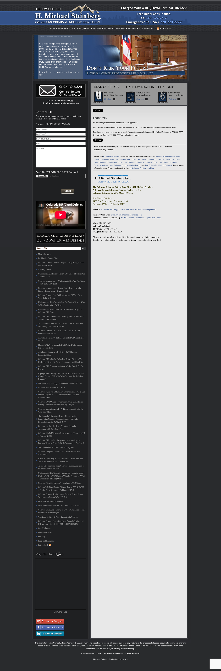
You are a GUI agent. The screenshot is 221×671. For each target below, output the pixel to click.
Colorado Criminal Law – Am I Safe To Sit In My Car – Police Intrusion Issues (59, 332)
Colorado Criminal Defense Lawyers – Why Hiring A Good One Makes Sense (61, 264)
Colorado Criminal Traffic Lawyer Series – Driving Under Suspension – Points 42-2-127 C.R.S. (60, 495)
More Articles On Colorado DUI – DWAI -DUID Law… (60, 506)
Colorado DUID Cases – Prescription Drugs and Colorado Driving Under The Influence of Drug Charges (60, 403)
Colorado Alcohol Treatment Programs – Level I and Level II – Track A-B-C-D (61, 434)
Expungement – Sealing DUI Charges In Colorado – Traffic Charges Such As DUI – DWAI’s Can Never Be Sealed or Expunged (61, 376)
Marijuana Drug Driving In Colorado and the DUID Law (60, 383)
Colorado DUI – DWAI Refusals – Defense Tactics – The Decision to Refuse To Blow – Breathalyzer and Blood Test (60, 360)
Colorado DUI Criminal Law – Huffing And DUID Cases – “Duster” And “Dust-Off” (61, 318)
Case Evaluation (146, 28)
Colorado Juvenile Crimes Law (106, 159)
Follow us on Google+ (52, 621)
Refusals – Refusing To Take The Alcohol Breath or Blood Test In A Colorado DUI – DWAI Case (60, 460)
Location (97, 28)
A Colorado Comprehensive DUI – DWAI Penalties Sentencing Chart (58, 353)
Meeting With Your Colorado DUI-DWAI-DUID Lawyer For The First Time (60, 346)
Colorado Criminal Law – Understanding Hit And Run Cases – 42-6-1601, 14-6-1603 (61, 282)
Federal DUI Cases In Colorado (50, 501)
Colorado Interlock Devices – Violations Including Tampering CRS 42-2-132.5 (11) (57, 427)
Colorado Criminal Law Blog (143, 168)
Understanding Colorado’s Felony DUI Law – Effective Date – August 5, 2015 (61, 275)
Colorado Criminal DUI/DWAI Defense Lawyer (105, 653)
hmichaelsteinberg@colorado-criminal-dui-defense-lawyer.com (128, 209)
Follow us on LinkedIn (52, 634)
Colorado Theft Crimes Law (129, 159)
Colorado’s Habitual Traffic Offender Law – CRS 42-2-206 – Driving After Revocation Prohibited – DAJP (61, 488)
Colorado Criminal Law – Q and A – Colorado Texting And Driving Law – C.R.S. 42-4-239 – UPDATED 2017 (60, 522)
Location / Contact (45, 532)
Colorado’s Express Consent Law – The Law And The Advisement (59, 453)
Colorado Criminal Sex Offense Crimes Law (145, 162)
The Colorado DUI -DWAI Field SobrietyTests (56, 447)
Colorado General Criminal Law (126, 165)
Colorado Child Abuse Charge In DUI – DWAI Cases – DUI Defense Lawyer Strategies (61, 511)
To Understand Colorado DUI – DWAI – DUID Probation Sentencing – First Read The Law (60, 325)
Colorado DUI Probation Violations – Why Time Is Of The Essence (60, 367)
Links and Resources (46, 541)
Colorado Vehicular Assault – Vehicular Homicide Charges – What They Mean (61, 410)
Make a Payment (65, 28)
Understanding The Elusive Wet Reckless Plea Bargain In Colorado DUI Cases (60, 310)
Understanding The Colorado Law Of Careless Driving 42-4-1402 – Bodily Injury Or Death (61, 303)
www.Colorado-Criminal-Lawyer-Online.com (141, 217)
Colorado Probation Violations (152, 159)
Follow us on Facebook (52, 627)
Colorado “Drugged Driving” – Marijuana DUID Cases (59, 483)
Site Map (132, 28)
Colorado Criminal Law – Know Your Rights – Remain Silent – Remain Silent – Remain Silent (59, 289)
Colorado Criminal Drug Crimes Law (113, 162)
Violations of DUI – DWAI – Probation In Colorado (58, 517)
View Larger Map (60, 612)
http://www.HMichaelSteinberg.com (126, 215)
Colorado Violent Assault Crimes (167, 156)
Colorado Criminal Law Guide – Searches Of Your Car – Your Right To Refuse (60, 296)
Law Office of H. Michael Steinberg (158, 165)
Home (52, 28)
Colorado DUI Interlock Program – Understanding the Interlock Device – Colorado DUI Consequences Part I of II (61, 441)
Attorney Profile (83, 28)
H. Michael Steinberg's (112, 156)
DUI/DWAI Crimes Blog (114, 28)
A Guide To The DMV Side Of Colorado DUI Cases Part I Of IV (60, 339)
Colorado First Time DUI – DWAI (51, 387)
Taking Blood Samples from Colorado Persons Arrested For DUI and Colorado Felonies (61, 467)
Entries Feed (165, 28)
